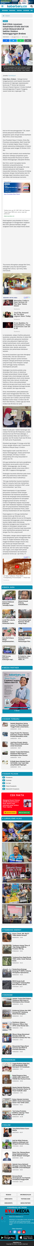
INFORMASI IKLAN (25, 1194)
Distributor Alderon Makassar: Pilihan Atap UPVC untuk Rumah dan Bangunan (20, 1024)
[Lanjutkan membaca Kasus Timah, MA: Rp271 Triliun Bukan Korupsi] (7, 937)
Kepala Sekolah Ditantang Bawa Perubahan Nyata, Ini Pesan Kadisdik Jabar (21, 1089)
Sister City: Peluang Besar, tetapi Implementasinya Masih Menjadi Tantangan (21, 1154)
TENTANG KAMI (25, 1199)
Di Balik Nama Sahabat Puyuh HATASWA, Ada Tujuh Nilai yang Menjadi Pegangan (20, 763)
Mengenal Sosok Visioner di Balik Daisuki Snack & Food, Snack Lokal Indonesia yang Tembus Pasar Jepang (11, 803)
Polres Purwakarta (11, 786)
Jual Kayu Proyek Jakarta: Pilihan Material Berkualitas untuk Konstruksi (19, 744)
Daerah (5, 21)
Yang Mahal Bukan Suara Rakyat (20, 1129)
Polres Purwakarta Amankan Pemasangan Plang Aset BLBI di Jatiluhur (24, 641)
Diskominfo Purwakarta (12, 789)
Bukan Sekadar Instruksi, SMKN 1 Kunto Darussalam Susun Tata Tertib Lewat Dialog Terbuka (21, 1101)
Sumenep (8, 780)
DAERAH (19, 10)
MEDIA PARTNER (25, 1203)
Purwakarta (9, 777)
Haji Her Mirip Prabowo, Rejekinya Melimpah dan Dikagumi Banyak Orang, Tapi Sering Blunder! (20, 1143)
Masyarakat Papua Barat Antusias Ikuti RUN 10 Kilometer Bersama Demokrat (20, 1048)
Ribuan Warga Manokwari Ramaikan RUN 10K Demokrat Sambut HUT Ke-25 (21, 1036)
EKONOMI (26, 10)
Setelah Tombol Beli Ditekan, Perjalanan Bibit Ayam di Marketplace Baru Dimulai (19, 753)
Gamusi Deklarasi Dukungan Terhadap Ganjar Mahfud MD (8, 604)
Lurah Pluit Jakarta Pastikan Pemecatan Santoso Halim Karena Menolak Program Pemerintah (9, 624)
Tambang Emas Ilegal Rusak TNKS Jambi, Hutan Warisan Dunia (21, 958)
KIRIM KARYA (8, 1199)
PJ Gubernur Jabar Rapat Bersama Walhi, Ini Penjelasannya (24, 658)
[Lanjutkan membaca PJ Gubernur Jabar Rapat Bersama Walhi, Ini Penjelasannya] (25, 650)
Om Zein (8, 783)
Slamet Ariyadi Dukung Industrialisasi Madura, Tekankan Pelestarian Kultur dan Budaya (24, 605)
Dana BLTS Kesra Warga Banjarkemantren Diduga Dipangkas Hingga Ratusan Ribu (8, 642)
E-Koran (17, 710)
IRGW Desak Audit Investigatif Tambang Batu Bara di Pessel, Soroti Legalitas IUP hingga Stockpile (21, 984)
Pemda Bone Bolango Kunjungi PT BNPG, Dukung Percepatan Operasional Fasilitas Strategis (21, 971)
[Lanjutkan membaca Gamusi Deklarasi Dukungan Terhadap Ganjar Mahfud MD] (9, 595)
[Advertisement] (17, 111)
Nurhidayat (12, 75)
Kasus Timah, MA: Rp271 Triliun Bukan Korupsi (20, 934)
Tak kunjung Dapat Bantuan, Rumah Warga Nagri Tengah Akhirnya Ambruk (24, 623)
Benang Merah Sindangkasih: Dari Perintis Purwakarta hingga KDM (21, 1177)
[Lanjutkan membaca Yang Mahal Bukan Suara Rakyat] (7, 1132)
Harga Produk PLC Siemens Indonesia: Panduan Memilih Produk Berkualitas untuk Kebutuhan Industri (19, 735)
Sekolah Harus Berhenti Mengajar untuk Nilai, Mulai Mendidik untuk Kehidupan (21, 1165)
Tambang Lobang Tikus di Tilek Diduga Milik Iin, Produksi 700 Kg (21, 947)
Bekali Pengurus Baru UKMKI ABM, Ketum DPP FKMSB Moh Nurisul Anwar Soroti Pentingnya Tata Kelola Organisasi (21, 1079)
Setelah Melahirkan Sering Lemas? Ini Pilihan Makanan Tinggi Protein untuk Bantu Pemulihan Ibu (19, 725)
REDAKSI (8, 1194)
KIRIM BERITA (8, 1203)
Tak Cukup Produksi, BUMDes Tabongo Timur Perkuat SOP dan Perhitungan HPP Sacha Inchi (20, 1114)
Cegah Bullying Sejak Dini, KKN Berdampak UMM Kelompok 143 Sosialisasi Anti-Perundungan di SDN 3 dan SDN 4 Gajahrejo (21, 1067)
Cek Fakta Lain (24, 812)
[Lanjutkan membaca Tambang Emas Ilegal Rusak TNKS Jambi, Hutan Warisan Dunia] (7, 961)
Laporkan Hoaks (10, 812)
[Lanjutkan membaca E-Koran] (17, 690)
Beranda (5, 10)
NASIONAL (12, 10)
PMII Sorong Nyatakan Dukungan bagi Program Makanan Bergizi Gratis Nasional (8, 660)
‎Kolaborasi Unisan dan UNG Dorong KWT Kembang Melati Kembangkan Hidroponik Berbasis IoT (21, 1013)
